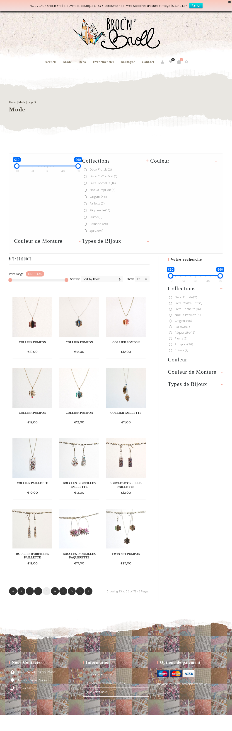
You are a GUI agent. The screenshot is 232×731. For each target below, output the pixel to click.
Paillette (97, 203)
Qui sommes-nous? (99, 674)
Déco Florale (100, 169)
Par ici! (196, 5)
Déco (82, 62)
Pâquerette (99, 210)
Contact (148, 62)
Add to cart (24, 351)
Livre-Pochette (102, 183)
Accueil (50, 62)
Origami (98, 197)
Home (12, 102)
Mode (67, 62)
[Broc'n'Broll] (116, 33)
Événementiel (103, 62)
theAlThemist (185, 725)
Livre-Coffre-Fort (103, 176)
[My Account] (162, 62)
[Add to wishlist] (47, 351)
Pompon (98, 224)
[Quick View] (39, 351)
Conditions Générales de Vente (106, 683)
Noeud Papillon (102, 190)
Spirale (96, 230)
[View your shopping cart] (179, 62)
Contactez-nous (97, 692)
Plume (95, 217)
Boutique (128, 62)
